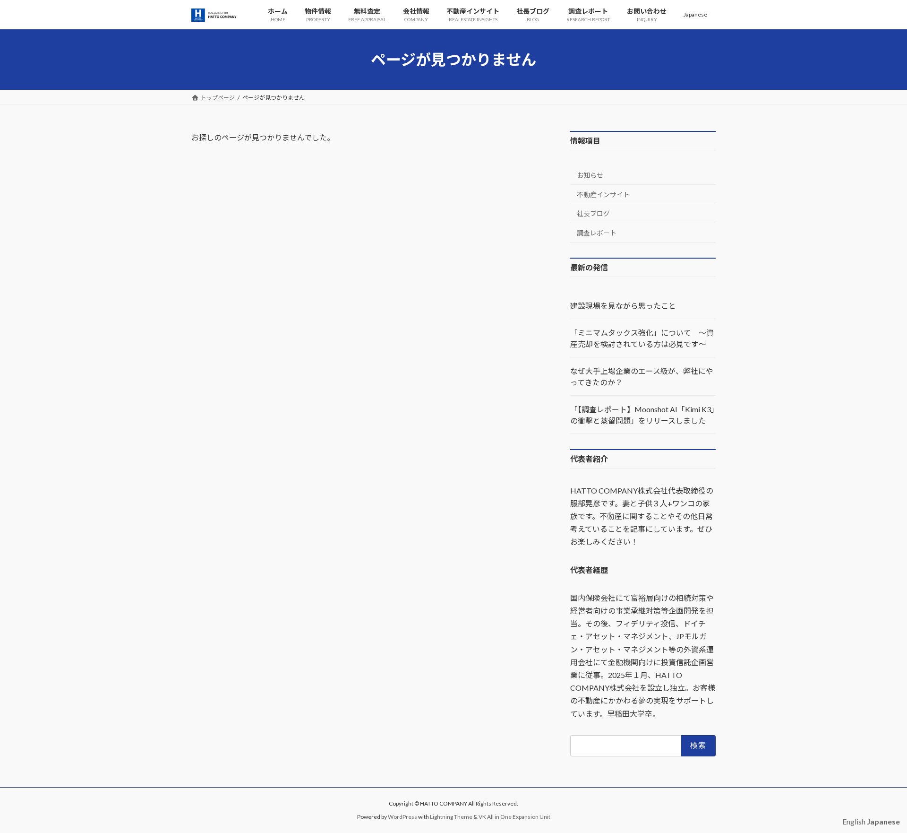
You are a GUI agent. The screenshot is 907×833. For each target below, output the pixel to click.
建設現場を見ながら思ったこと (623, 306)
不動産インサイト (603, 195)
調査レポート (596, 233)
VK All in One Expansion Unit (514, 816)
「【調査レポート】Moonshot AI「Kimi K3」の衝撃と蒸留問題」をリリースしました (642, 415)
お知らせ (590, 176)
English (853, 821)
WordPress (402, 816)
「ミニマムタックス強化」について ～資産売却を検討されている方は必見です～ (642, 339)
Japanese (695, 14)
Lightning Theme (451, 816)
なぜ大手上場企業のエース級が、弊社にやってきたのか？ (641, 377)
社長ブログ (593, 214)
